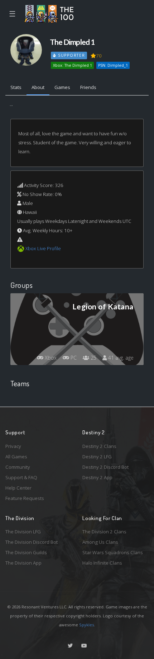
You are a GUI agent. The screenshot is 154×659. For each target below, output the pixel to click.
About (38, 87)
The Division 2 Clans (104, 531)
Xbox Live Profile (43, 248)
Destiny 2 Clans (99, 446)
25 (92, 357)
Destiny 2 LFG (97, 456)
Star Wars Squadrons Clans (112, 552)
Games (62, 87)
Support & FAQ (21, 477)
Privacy (13, 446)
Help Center (18, 488)
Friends (88, 87)
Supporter (70, 55)
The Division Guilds (26, 552)
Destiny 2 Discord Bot (105, 467)
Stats (15, 87)
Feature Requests (24, 498)
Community (17, 467)
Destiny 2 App (97, 477)
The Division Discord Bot (31, 542)
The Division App (23, 563)
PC (73, 357)
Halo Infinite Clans (102, 563)
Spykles (86, 624)
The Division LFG (23, 531)
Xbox (50, 357)
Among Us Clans (100, 542)
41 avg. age (120, 357)
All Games (16, 456)
